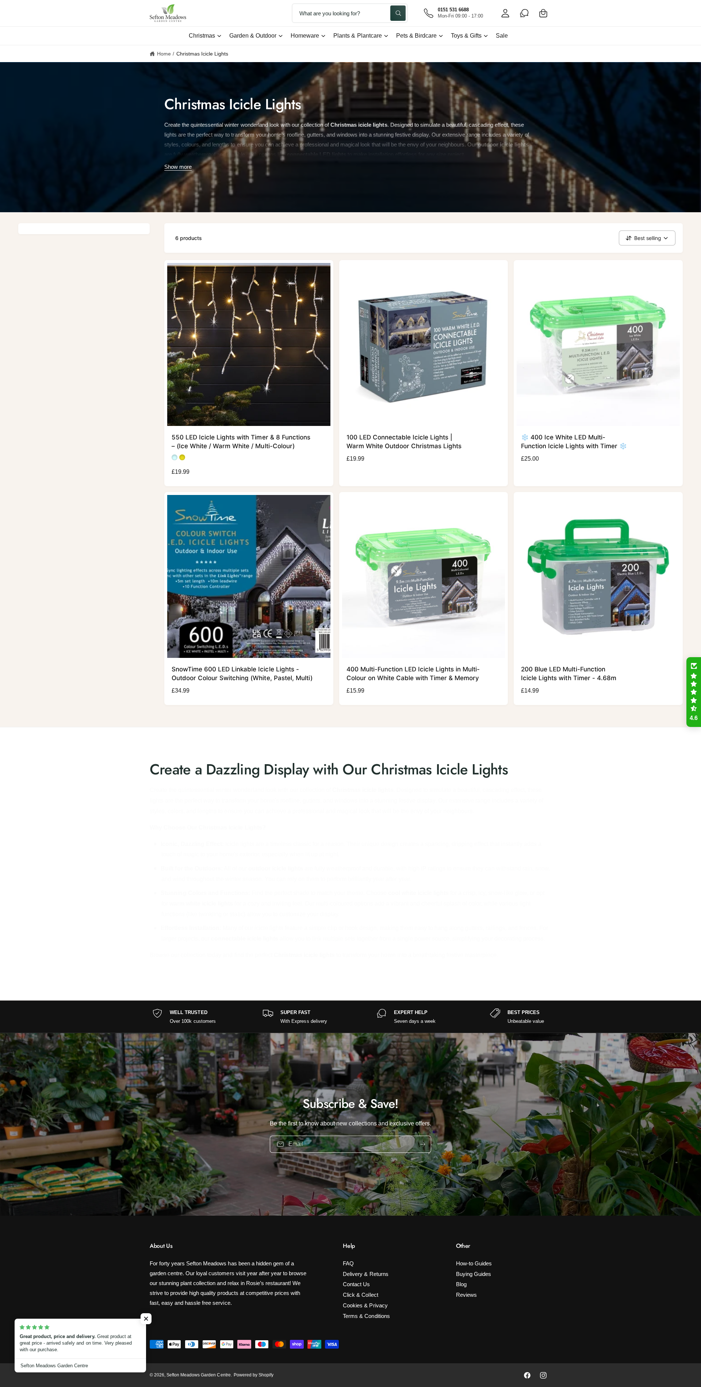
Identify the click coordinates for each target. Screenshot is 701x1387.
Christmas (202, 36)
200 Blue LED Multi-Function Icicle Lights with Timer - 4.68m (568, 674)
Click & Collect (360, 1295)
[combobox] (350, 13)
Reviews (466, 1295)
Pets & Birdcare (416, 36)
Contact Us (356, 1284)
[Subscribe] (423, 1143)
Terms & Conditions (366, 1316)
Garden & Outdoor (252, 36)
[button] (543, 13)
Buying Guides (473, 1274)
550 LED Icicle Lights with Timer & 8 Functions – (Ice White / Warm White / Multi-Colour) (241, 442)
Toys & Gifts (466, 36)
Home (164, 54)
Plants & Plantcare (357, 36)
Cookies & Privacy (365, 1305)
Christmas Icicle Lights (202, 54)
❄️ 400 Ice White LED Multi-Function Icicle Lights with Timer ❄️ (574, 442)
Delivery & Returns (365, 1274)
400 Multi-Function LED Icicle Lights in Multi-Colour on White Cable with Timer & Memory (413, 674)
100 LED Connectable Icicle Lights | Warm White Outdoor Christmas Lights (404, 442)
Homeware (305, 36)
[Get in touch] (524, 13)
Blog (461, 1284)
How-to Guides (474, 1263)
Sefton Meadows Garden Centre (198, 1375)
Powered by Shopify (253, 1375)
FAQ (348, 1263)
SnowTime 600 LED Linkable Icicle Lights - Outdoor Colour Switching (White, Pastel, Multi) (242, 674)
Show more (178, 167)
